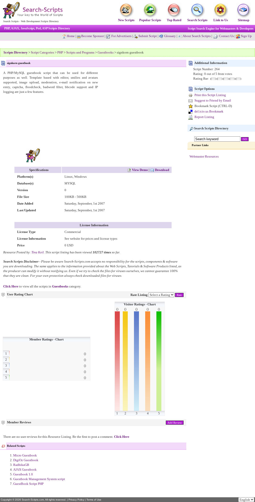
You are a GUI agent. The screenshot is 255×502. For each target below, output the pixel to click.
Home (71, 36)
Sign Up (246, 36)
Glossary (170, 36)
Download (161, 170)
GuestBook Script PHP (28, 484)
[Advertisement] (141, 105)
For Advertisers (121, 36)
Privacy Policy (76, 499)
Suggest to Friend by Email (212, 100)
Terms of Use (93, 499)
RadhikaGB (21, 465)
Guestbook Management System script (39, 479)
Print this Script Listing (210, 95)
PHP (60, 52)
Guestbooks (106, 52)
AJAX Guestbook (25, 469)
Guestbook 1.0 (23, 474)
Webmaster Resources (204, 156)
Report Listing (204, 117)
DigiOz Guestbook (25, 460)
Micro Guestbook (25, 455)
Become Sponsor (92, 36)
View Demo (139, 170)
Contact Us (226, 36)
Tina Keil (37, 252)
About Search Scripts (197, 36)
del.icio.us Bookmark (208, 111)
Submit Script (147, 36)
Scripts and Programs (80, 52)
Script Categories (42, 52)
